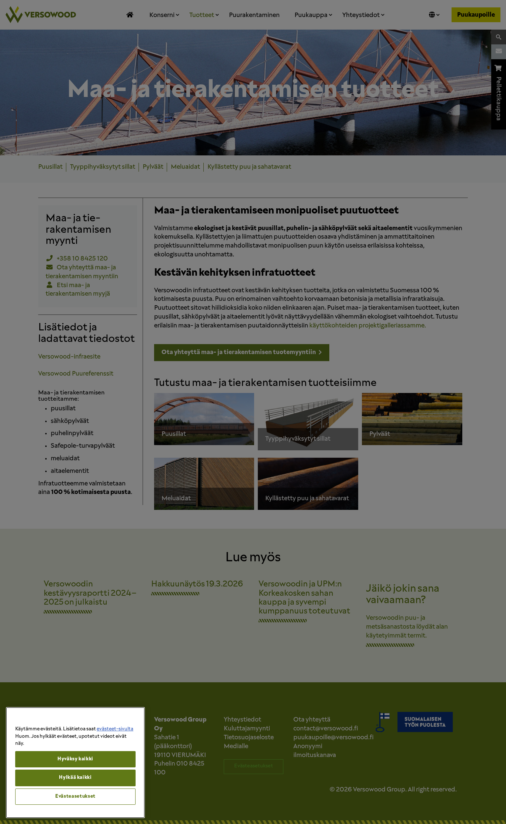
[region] (75, 762)
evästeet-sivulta (115, 729)
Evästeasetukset (75, 796)
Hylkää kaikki (75, 778)
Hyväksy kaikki (75, 759)
